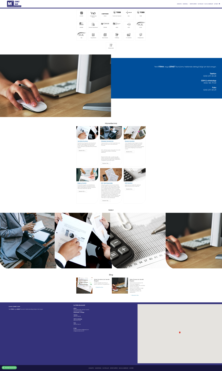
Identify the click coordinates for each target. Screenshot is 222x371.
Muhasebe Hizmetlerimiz (107, 141)
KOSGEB (81, 27)
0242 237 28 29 (209, 90)
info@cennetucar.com (79, 331)
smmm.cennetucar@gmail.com (81, 329)
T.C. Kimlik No (128, 37)
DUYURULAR (200, 3)
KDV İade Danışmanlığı (106, 183)
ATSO (129, 27)
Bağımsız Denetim (82, 183)
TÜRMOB (105, 27)
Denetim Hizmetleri (130, 141)
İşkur (129, 16)
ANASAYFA (179, 3)
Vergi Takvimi (93, 37)
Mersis (105, 16)
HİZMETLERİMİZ (193, 3)
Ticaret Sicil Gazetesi (117, 16)
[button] (180, 333)
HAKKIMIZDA (98, 368)
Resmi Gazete (105, 37)
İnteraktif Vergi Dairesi (93, 16)
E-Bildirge (117, 37)
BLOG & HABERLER (209, 3)
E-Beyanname (140, 37)
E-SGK (140, 27)
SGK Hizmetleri (128, 183)
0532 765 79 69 (210, 83)
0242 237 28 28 (209, 76)
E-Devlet (81, 16)
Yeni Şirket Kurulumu (83, 141)
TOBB (141, 16)
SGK (81, 37)
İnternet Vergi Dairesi (93, 27)
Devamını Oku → (82, 150)
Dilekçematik (111, 48)
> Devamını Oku (99, 287)
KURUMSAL (185, 3)
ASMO (117, 27)
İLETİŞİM (216, 3)
